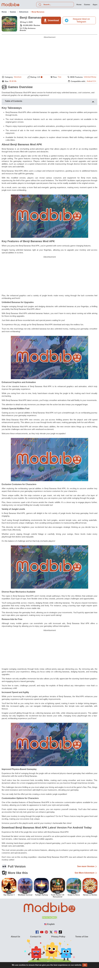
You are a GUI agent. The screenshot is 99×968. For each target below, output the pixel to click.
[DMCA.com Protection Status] (49, 918)
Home (4, 12)
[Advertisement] (49, 56)
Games (13, 12)
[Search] (39, 4)
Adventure (23, 12)
